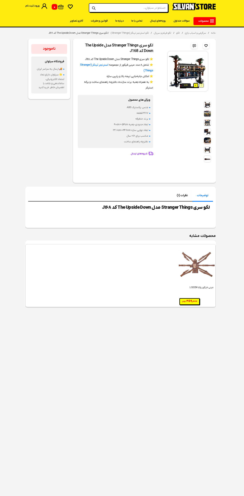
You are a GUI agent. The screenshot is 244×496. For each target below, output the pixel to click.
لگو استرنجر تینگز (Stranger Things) (130, 33)
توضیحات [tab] (202, 195)
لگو (178, 33)
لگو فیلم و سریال (162, 33)
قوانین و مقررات (99, 20)
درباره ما (119, 20)
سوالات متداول (181, 20)
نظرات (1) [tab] (182, 195)
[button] (195, 85)
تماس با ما (136, 20)
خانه (213, 33)
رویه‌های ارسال (158, 20)
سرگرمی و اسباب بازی (195, 33)
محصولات (203, 21)
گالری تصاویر (76, 20)
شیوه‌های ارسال (139, 153)
